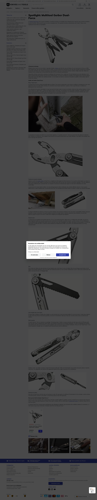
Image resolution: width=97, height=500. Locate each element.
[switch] (92, 492)
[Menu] (95, 488)
